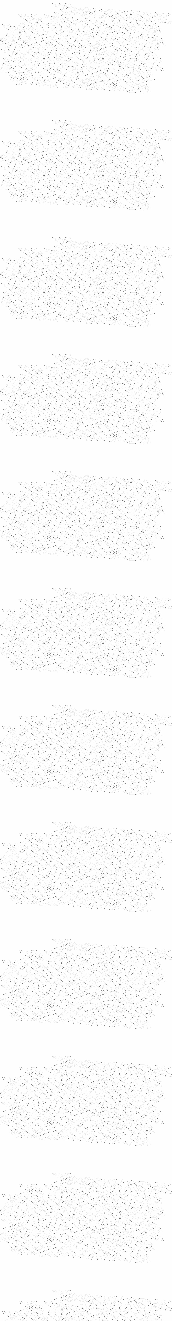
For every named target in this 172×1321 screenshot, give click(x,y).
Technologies (42, 99)
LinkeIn (137, 262)
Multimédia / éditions (78, 30)
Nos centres (102, 5)
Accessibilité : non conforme (94, 262)
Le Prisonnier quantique (151, 27)
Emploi (111, 5)
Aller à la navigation (121, 12)
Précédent (65, 247)
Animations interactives (40, 47)
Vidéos (59, 40)
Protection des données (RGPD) (58, 262)
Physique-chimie (44, 84)
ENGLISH (138, 5)
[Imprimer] (63, 66)
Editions (38, 104)
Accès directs (122, 5)
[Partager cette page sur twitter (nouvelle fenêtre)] (76, 69)
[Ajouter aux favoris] (75, 66)
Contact (109, 27)
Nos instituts (90, 5)
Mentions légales (37, 262)
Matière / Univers (45, 95)
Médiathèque (119, 27)
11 (117, 247)
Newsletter (120, 262)
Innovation (79, 5)
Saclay (120, 136)
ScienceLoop (41, 125)
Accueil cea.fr (132, 27)
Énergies (40, 59)
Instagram (132, 262)
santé (105, 136)
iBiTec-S (77, 136)
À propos (44, 5)
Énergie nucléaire (45, 63)
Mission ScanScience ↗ (43, 141)
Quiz (36, 110)
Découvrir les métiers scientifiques (107, 30)
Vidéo (61, 44)
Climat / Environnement (44, 79)
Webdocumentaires (44, 120)
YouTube (134, 262)
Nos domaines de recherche (61, 5)
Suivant (136, 247)
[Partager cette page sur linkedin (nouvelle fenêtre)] (112, 69)
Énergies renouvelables (43, 69)
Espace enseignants (95, 27)
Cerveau (109, 44)
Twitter (129, 262)
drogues (96, 136)
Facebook (126, 262)
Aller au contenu (109, 12)
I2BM (112, 136)
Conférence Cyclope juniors (75, 44)
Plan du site (77, 262)
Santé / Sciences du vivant (45, 90)
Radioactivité (42, 74)
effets (87, 136)
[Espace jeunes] (54, 21)
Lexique (110, 262)
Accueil (40, 40)
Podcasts (39, 115)
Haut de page (165, 1127)
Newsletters (81, 27)
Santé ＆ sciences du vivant (95, 44)
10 (113, 247)
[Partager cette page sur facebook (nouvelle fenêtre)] (101, 66)
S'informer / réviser (58, 30)
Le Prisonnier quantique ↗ (41, 132)
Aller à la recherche (134, 12)
